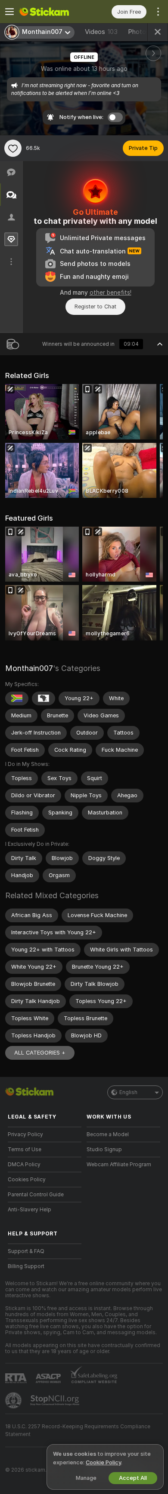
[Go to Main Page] (51, 12)
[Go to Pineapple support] (14, 1400)
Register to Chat (95, 306)
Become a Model (108, 1134)
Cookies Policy (27, 1180)
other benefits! (110, 292)
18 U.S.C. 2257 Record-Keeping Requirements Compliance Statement (77, 1430)
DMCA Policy (24, 1165)
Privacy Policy (25, 1134)
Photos (145, 32)
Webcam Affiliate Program (119, 1165)
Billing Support (26, 1266)
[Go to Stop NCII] (55, 1400)
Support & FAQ (26, 1251)
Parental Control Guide (36, 1195)
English (128, 1092)
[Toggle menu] (9, 11)
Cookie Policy (103, 1462)
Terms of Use (24, 1149)
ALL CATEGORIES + (39, 1052)
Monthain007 (29, 668)
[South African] (16, 698)
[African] (43, 698)
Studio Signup (104, 1149)
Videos (101, 32)
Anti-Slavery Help (29, 1210)
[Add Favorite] (13, 148)
